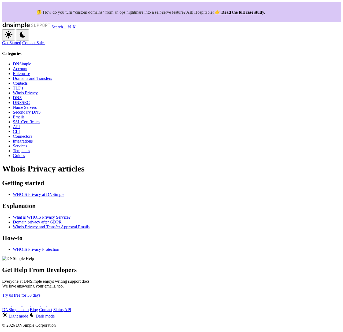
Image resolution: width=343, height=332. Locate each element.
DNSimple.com (15, 309)
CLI (16, 131)
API (16, 126)
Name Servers (25, 107)
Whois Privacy (25, 93)
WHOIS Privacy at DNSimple (38, 194)
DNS (17, 97)
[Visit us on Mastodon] (51, 305)
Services (20, 146)
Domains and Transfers (32, 78)
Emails (18, 117)
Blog (34, 309)
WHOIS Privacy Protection (36, 249)
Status (58, 309)
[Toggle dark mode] (22, 34)
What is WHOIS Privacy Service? (41, 217)
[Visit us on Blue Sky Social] (36, 305)
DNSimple (22, 64)
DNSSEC (21, 102)
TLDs (18, 88)
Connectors (22, 136)
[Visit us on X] (7, 305)
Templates (21, 150)
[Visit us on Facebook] (44, 305)
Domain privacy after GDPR (37, 222)
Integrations (23, 141)
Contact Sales (33, 42)
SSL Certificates (26, 122)
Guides (19, 155)
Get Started (11, 42)
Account (20, 68)
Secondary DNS (27, 112)
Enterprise (21, 73)
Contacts (20, 83)
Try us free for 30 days (21, 295)
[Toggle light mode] (8, 34)
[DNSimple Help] (26, 27)
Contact (45, 309)
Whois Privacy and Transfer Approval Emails (51, 227)
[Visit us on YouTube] (17, 305)
